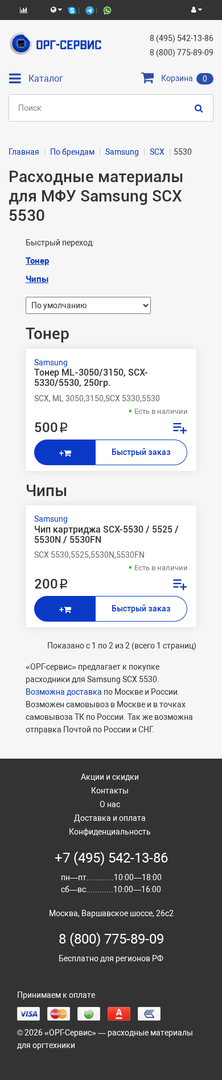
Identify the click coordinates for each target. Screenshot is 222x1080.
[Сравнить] (179, 429)
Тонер (37, 261)
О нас (110, 804)
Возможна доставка (64, 691)
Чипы (37, 279)
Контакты (110, 790)
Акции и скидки (110, 776)
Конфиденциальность (110, 831)
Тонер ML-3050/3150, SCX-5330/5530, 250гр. (91, 378)
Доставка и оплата (110, 818)
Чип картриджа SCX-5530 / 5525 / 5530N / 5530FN (106, 535)
